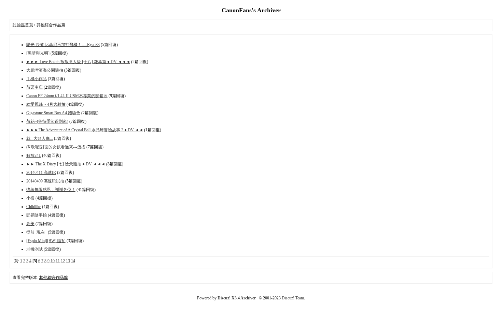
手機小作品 (36, 78)
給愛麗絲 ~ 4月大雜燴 (46, 104)
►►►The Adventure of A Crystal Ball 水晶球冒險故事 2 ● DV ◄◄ (84, 130)
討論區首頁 (23, 25)
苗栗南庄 (34, 87)
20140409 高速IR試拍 (45, 181)
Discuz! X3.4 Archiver (237, 298)
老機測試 (34, 249)
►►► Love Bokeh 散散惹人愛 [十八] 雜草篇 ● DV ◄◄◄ (78, 61)
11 (58, 260)
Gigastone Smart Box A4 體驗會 (53, 112)
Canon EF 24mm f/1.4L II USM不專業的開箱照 (67, 95)
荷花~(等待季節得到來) (47, 121)
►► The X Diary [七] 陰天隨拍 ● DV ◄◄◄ (65, 164)
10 (53, 260)
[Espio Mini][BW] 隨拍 (46, 240)
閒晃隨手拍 (36, 215)
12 (63, 260)
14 (73, 260)
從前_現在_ (36, 232)
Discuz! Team (293, 298)
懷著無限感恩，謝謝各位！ (50, 189)
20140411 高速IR (41, 172)
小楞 (30, 198)
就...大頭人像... (39, 138)
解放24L (33, 155)
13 (68, 260)
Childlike (33, 206)
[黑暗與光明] (38, 53)
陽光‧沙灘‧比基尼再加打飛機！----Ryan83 (63, 44)
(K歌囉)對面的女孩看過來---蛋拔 (55, 147)
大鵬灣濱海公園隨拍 (44, 70)
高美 (30, 223)
